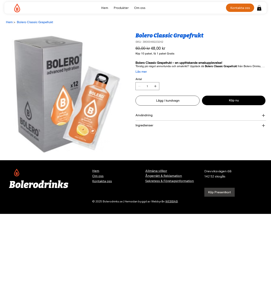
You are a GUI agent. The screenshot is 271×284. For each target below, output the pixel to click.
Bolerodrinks (38, 185)
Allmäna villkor (156, 171)
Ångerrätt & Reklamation (163, 176)
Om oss (98, 176)
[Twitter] (145, 139)
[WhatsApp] (136, 139)
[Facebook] (139, 139)
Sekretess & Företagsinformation (169, 181)
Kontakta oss (102, 181)
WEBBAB (171, 201)
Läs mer (141, 71)
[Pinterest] (142, 139)
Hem (95, 171)
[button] (259, 7)
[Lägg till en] (155, 86)
